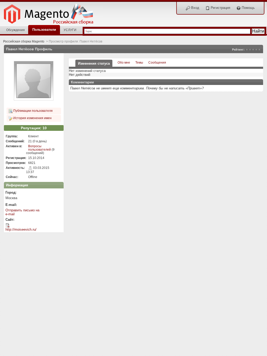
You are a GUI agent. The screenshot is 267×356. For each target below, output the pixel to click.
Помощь (248, 8)
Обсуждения (15, 30)
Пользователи (44, 30)
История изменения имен (32, 118)
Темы (139, 62)
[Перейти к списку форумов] (51, 13)
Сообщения (157, 62)
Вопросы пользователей (39, 147)
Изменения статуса (94, 63)
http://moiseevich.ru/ (21, 229)
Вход (194, 8)
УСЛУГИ (70, 30)
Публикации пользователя (33, 110)
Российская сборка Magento (23, 41)
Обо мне (124, 62)
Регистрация (220, 8)
